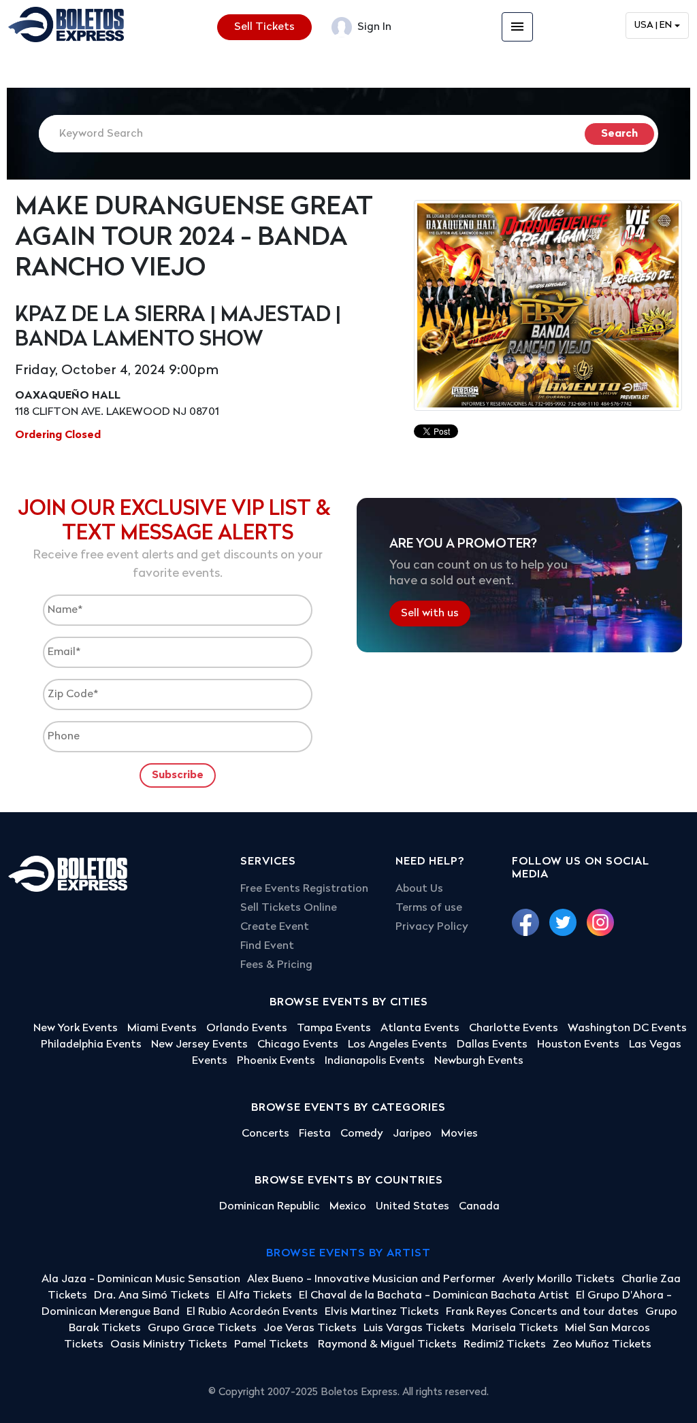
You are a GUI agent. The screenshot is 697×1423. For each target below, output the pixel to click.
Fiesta (315, 1133)
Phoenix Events (276, 1061)
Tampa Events (334, 1028)
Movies (459, 1133)
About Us (419, 889)
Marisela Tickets (515, 1328)
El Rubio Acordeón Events (252, 1312)
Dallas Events (492, 1044)
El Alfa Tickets (254, 1295)
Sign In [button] (373, 27)
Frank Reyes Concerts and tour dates (542, 1312)
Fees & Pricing (276, 965)
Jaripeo (412, 1133)
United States (412, 1206)
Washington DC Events (627, 1028)
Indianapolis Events (375, 1061)
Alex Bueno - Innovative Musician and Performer (371, 1279)
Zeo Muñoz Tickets (602, 1344)
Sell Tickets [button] (264, 27)
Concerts (265, 1133)
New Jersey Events (199, 1044)
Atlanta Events (419, 1028)
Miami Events (162, 1028)
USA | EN (653, 25)
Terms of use (428, 908)
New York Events (75, 1028)
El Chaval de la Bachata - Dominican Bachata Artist (434, 1295)
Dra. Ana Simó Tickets (152, 1295)
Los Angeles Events (397, 1044)
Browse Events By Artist (348, 1253)
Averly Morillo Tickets (558, 1279)
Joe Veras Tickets (310, 1328)
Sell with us (430, 612)
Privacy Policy (431, 927)
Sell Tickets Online (288, 908)
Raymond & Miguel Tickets (387, 1344)
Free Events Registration (304, 889)
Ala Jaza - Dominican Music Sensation (141, 1279)
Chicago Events (297, 1044)
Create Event (274, 927)
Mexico (347, 1206)
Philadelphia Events (91, 1044)
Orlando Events (246, 1028)
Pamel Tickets (272, 1344)
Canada (479, 1206)
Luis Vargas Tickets (414, 1328)
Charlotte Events (513, 1028)
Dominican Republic (269, 1206)
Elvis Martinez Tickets (382, 1312)
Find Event (267, 946)
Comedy (361, 1133)
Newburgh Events (478, 1061)
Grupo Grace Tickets (202, 1328)
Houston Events (578, 1044)
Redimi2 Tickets (505, 1344)
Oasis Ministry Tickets (168, 1344)
